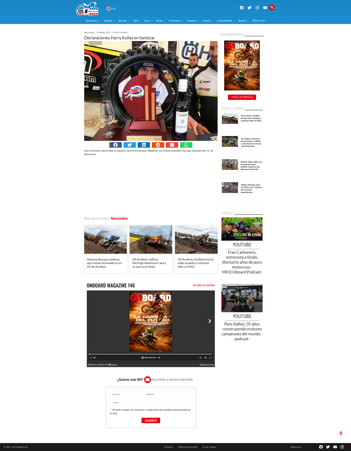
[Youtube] (265, 7)
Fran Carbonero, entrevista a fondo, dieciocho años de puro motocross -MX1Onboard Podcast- (242, 262)
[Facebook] (242, 7)
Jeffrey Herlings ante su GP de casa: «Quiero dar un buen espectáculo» (251, 188)
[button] (115, 145)
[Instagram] (257, 7)
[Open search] (272, 8)
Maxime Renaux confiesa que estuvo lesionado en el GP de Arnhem (104, 262)
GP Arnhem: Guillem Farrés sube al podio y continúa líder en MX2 (196, 262)
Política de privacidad (187, 447)
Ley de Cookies (209, 447)
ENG (113, 8)
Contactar (168, 447)
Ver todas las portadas (204, 285)
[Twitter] (249, 7)
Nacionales (89, 32)
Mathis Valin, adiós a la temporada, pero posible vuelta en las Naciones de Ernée (251, 165)
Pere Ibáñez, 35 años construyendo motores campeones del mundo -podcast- (242, 331)
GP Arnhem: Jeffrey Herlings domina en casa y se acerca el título (149, 262)
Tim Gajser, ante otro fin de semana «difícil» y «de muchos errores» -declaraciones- (251, 142)
